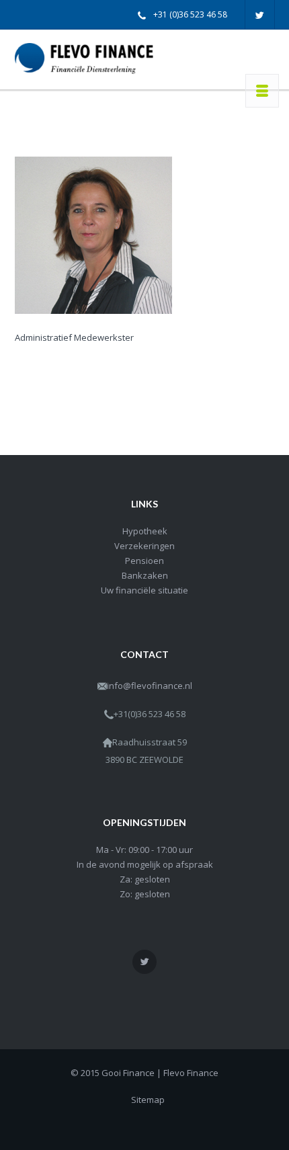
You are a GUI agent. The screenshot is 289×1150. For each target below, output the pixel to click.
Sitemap (148, 1100)
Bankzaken (145, 575)
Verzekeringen (144, 546)
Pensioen (144, 561)
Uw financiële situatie (144, 590)
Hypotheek (144, 531)
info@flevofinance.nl (149, 686)
